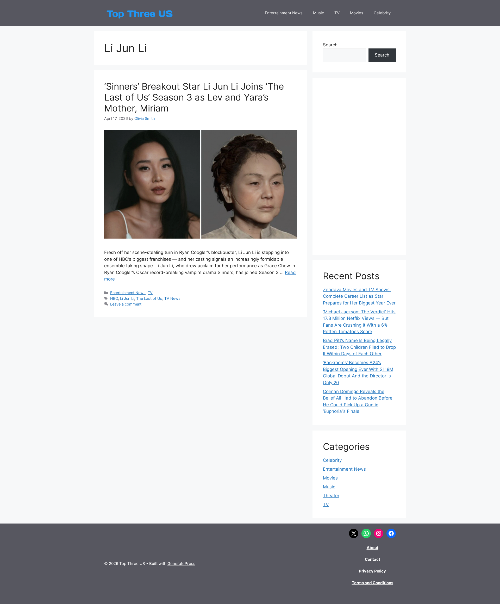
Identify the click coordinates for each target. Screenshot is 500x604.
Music (318, 12)
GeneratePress (181, 563)
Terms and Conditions (372, 582)
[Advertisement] (359, 166)
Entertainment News (284, 12)
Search (330, 44)
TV (337, 12)
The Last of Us (149, 298)
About (372, 547)
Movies (356, 12)
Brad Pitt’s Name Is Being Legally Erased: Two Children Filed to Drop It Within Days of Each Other (359, 347)
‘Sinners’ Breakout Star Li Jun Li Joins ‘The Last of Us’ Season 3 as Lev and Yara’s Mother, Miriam (194, 97)
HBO (114, 298)
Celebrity (382, 12)
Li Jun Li (127, 298)
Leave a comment (125, 304)
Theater (331, 495)
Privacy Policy (372, 571)
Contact (372, 559)
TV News (172, 298)
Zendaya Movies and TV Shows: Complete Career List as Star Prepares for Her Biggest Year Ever (359, 296)
